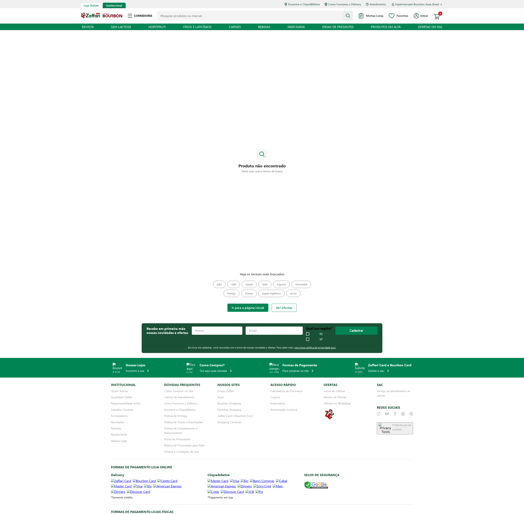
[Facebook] (395, 414)
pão (219, 284)
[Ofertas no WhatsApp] (329, 419)
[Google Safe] (316, 485)
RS (321, 334)
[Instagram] (379, 414)
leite (265, 284)
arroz (293, 293)
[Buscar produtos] (348, 16)
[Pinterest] (411, 414)
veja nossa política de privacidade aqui (315, 347)
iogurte (281, 284)
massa (249, 293)
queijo (249, 284)
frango (231, 293)
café (233, 284)
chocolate (301, 284)
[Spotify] (403, 414)
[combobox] (255, 16)
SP (321, 339)
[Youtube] (387, 414)
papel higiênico (271, 293)
